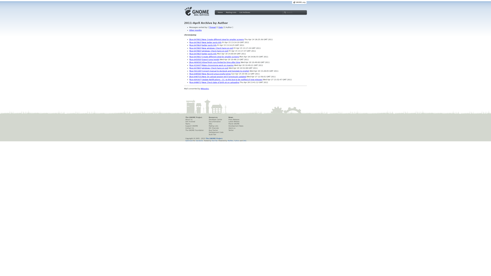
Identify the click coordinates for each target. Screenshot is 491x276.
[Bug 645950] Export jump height (204, 60)
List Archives (244, 12)
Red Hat (214, 140)
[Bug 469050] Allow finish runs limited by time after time (214, 62)
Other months (195, 30)
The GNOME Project (193, 117)
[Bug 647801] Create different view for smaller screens (214, 57)
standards (199, 140)
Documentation (215, 122)
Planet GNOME (233, 124)
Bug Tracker (213, 130)
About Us (188, 119)
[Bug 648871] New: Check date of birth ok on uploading (214, 82)
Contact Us (189, 128)
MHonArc (205, 89)
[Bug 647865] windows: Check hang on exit (208, 51)
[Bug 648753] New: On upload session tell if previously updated (217, 77)
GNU (244, 140)
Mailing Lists (231, 12)
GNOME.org (300, 2)
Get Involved (190, 122)
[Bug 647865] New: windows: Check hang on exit (211, 48)
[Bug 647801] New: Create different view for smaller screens (216, 39)
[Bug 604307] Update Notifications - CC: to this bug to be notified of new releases (225, 80)
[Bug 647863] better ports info (203, 45)
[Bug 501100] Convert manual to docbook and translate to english (219, 71)
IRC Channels (214, 128)
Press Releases (233, 119)
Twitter (231, 130)
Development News (235, 126)
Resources (213, 117)
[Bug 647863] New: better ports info (205, 42)
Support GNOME (191, 126)
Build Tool (212, 134)
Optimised (189, 140)
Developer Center (215, 119)
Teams (187, 124)
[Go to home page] (200, 16)
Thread (212, 27)
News (230, 117)
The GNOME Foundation (194, 130)
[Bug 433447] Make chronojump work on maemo (211, 65)
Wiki (210, 124)
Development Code (216, 132)
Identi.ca (231, 128)
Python (236, 140)
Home (220, 12)
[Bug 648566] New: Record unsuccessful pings (210, 74)
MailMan (230, 140)
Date (221, 27)
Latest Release (233, 122)
